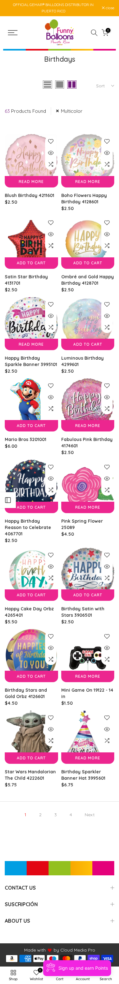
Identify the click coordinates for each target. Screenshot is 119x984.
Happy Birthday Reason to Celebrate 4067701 (28, 527)
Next (90, 815)
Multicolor (72, 111)
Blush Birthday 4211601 (29, 195)
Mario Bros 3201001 (25, 439)
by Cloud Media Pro (74, 950)
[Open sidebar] (8, 500)
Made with (35, 950)
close (109, 8)
